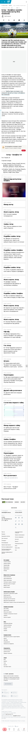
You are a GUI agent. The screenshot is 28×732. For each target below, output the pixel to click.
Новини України (7, 563)
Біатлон (5, 664)
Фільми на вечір (7, 627)
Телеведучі (4, 540)
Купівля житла (7, 651)
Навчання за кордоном (9, 643)
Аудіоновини (6, 568)
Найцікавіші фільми (8, 623)
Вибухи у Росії (7, 585)
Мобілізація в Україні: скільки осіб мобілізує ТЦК (14, 602)
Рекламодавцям (5, 542)
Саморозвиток (7, 641)
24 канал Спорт (4, 5)
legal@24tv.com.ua (16, 715)
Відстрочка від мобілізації (9, 600)
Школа (5, 638)
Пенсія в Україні (7, 617)
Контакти (17, 539)
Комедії (5, 628)
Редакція (3, 534)
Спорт (5, 657)
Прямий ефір (6, 565)
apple (14, 692)
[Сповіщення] (26, 2)
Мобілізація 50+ (7, 595)
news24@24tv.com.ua (6, 512)
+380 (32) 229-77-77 (9, 714)
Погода (5, 570)
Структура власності (19, 543)
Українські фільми (8, 625)
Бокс (5, 659)
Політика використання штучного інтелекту (6, 550)
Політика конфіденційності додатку (7, 553)
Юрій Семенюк (7, 16)
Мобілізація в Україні (9, 591)
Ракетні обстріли (7, 576)
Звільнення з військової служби (10, 593)
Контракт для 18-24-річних (9, 598)
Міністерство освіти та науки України (12, 636)
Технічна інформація (19, 537)
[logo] (8, 1)
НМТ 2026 (6, 640)
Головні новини (7, 561)
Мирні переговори (8, 580)
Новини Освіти (7, 634)
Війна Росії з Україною (9, 575)
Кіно (5, 621)
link (15, 518)
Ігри (16, 550)
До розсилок (8, 683)
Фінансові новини (8, 611)
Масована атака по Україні (9, 583)
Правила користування (6, 544)
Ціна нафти (6, 608)
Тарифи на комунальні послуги (10, 613)
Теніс (5, 663)
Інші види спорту (7, 666)
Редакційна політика (6, 536)
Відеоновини (6, 567)
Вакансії (16, 541)
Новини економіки (8, 606)
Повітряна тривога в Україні (10, 582)
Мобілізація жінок (7, 597)
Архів (16, 545)
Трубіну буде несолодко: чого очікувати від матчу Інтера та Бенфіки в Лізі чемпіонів (13, 92)
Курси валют (6, 610)
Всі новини (6, 560)
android (5, 692)
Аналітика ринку (7, 649)
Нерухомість (7, 648)
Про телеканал (5, 538)
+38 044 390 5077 (18, 512)
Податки (5, 615)
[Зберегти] (24, 20)
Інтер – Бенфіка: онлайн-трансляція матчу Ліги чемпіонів (20, 5)
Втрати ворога (7, 587)
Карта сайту (17, 547)
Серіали (5, 630)
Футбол (10, 5)
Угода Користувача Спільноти (19, 532)
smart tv (5, 696)
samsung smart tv (14, 696)
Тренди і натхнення (8, 653)
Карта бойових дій (8, 578)
